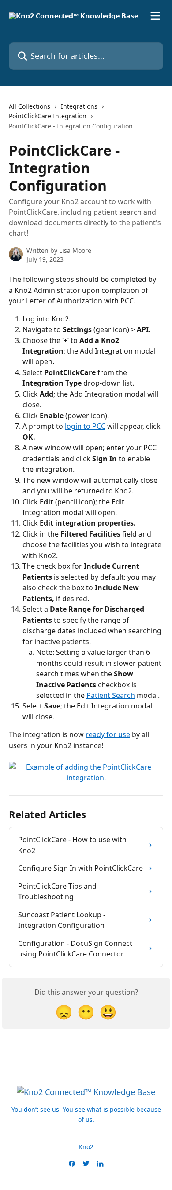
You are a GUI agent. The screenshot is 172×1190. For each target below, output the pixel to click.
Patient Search (110, 695)
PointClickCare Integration (47, 116)
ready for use (108, 734)
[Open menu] (155, 16)
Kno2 (86, 1147)
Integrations (79, 106)
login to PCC (85, 426)
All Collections (29, 106)
